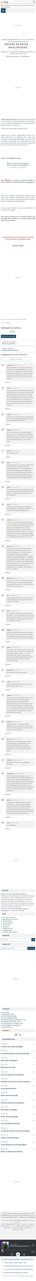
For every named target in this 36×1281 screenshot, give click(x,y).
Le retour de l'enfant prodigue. (12, 1047)
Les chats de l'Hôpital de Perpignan (15, 909)
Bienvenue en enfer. (8, 1067)
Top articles (24, 1224)
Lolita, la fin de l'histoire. (10, 1138)
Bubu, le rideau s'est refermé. (12, 1152)
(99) (12, 1023)
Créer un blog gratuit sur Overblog (10, 1224)
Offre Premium (8, 1227)
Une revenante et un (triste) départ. (14, 1145)
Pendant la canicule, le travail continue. (15, 1082)
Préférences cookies (18, 1229)
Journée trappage (13, 39)
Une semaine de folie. (9, 1088)
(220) (8, 1016)
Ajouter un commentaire (16, 359)
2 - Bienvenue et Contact (9, 919)
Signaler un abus (5, 1226)
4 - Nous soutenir (7, 923)
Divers (4, 39)
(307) (5, 1012)
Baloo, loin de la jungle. (9, 1095)
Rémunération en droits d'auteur (25, 1226)
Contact (31, 1224)
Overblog (32, 1217)
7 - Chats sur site (6, 928)
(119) (13, 1020)
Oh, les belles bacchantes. (10, 1123)
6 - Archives (5, 927)
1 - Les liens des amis (8, 917)
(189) (9, 1018)
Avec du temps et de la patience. (13, 1075)
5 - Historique (5, 925)
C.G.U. (13, 1226)
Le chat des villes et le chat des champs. (15, 1054)
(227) (7, 1014)
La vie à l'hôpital (27, 39)
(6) (6, 1027)
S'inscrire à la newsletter (8, 336)
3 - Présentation (6, 921)
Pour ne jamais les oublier (18, 41)
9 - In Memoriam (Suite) (9, 932)
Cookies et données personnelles (21, 1227)
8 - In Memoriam (6, 930)
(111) (10, 1022)
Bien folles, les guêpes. (9, 1060)
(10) (11, 1025)
